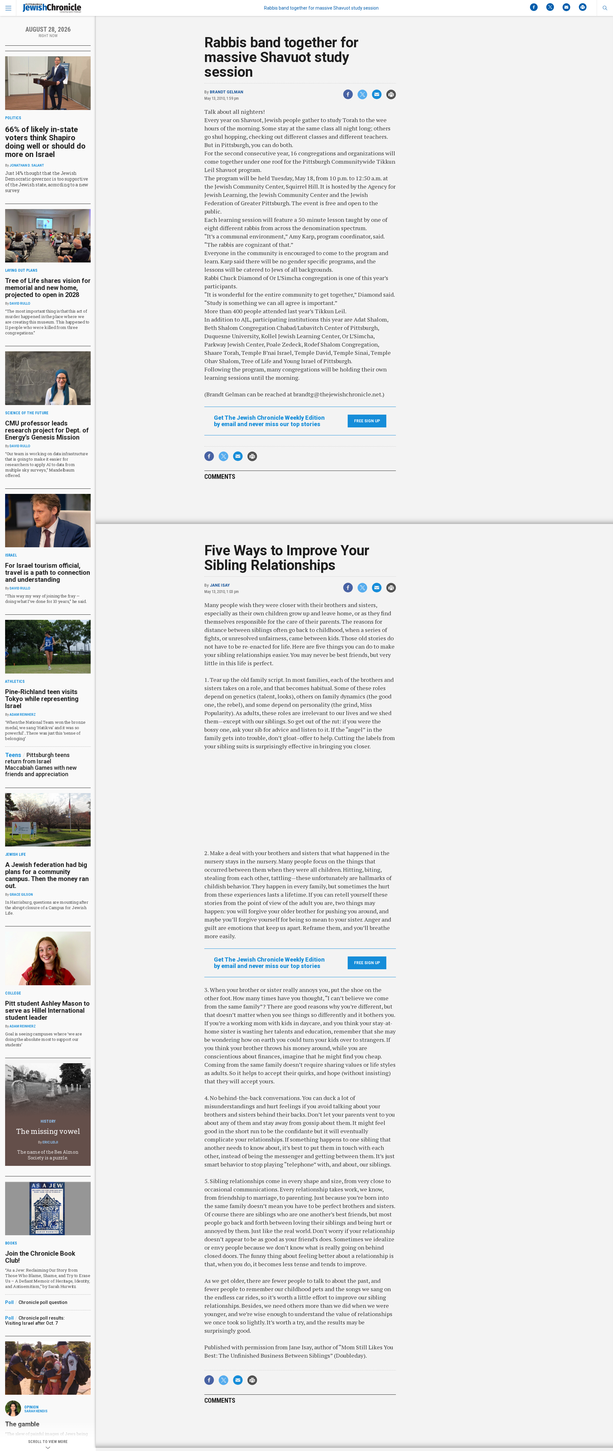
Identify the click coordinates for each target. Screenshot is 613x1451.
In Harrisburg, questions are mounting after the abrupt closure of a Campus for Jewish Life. (46, 907)
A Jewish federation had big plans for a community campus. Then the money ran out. (47, 875)
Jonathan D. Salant (27, 165)
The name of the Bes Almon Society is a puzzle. (47, 1155)
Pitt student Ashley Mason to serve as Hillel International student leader (47, 1010)
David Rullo (20, 303)
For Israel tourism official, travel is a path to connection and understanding (47, 572)
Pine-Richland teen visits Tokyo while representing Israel (42, 699)
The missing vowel (48, 1131)
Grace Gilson (21, 894)
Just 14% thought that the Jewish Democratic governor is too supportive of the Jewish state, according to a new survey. (46, 181)
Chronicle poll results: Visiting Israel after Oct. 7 (35, 1320)
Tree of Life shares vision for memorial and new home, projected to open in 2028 (48, 288)
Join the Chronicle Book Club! (40, 1257)
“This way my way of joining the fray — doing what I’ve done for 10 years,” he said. (46, 598)
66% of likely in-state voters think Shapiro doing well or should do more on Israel (45, 142)
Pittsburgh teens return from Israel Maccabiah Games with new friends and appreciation (41, 764)
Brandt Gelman (226, 92)
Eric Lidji (50, 1142)
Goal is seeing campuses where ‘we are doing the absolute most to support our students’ (43, 1039)
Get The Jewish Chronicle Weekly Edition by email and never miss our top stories (269, 421)
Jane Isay (220, 585)
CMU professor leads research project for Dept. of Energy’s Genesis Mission (47, 430)
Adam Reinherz (23, 714)
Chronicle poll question (43, 1302)
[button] (605, 8)
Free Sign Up (367, 421)
